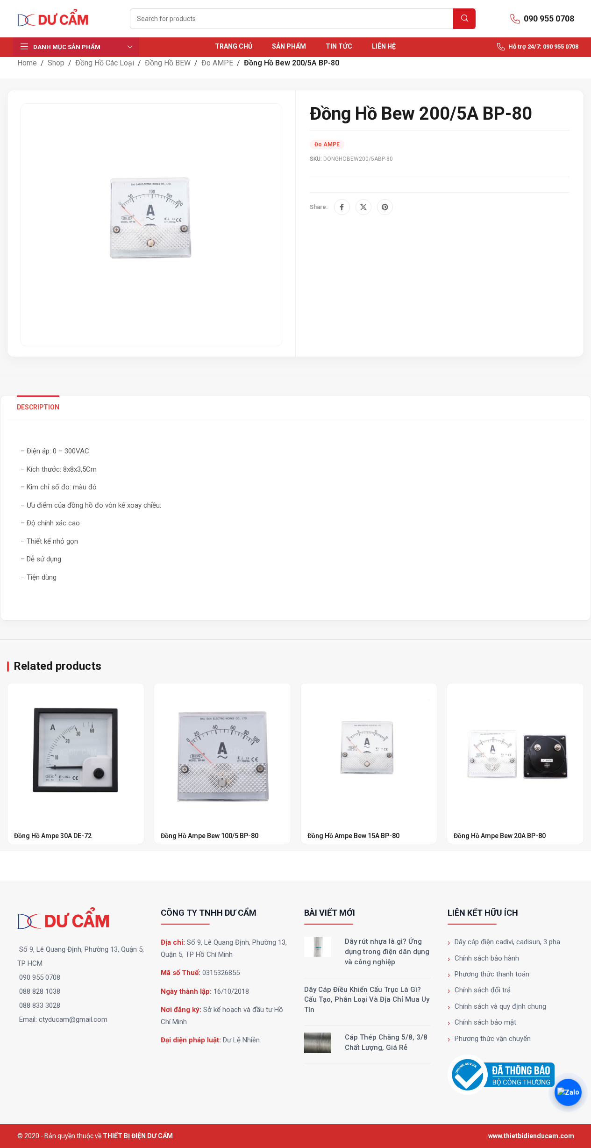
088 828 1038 (39, 991)
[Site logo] (57, 18)
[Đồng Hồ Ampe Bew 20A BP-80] (515, 751)
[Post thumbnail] (317, 947)
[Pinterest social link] (385, 207)
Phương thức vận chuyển (493, 1038)
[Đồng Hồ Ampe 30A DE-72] (75, 751)
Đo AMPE (217, 62)
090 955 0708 (39, 977)
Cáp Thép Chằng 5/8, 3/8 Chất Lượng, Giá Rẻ (386, 1042)
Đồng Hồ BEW (168, 62)
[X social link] (363, 207)
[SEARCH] (464, 18)
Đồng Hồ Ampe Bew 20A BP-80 (500, 835)
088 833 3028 (39, 1005)
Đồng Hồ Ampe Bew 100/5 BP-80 (209, 835)
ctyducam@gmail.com (73, 1019)
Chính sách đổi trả (483, 990)
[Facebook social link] (342, 207)
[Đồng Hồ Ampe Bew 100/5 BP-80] (222, 751)
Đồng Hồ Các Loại (104, 62)
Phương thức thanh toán (492, 974)
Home (27, 62)
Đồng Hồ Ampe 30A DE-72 (53, 835)
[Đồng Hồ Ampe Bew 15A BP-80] (369, 751)
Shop (56, 62)
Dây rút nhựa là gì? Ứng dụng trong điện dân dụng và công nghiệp (387, 951)
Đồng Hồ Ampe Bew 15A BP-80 (353, 835)
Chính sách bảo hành (487, 958)
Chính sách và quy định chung (500, 1006)
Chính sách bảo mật (485, 1022)
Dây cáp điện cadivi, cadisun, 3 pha (507, 942)
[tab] (38, 407)
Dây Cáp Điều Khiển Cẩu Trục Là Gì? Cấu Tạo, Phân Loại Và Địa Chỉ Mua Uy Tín (366, 999)
